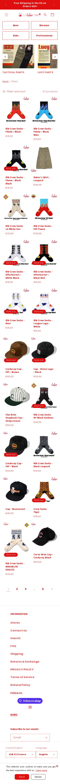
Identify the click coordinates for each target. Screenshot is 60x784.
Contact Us (18, 630)
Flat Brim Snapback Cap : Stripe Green (14, 417)
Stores (15, 623)
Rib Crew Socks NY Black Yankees (44, 416)
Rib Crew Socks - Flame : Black (15, 130)
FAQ (13, 646)
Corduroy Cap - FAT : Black (14, 465)
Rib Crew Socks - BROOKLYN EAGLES (15, 566)
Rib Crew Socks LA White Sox (14, 228)
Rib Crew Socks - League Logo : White (43, 323)
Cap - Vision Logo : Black (43, 371)
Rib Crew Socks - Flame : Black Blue (43, 132)
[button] (6, 14)
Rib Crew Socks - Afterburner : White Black (15, 274)
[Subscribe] (45, 737)
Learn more (41, 770)
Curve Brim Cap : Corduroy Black (43, 556)
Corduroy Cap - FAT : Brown (14, 371)
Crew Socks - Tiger (41, 510)
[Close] (57, 766)
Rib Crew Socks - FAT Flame (43, 228)
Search (15, 638)
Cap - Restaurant (15, 509)
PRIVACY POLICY (22, 669)
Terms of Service (22, 677)
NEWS (13, 714)
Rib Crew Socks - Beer (15, 322)
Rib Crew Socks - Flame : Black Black (15, 180)
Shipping (16, 654)
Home (5, 81)
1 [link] (8, 589)
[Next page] (51, 589)
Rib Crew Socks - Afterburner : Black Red (43, 274)
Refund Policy (20, 685)
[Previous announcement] (5, 4)
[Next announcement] (54, 4)
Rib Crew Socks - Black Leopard (43, 465)
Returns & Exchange (24, 661)
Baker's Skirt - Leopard (42, 179)
